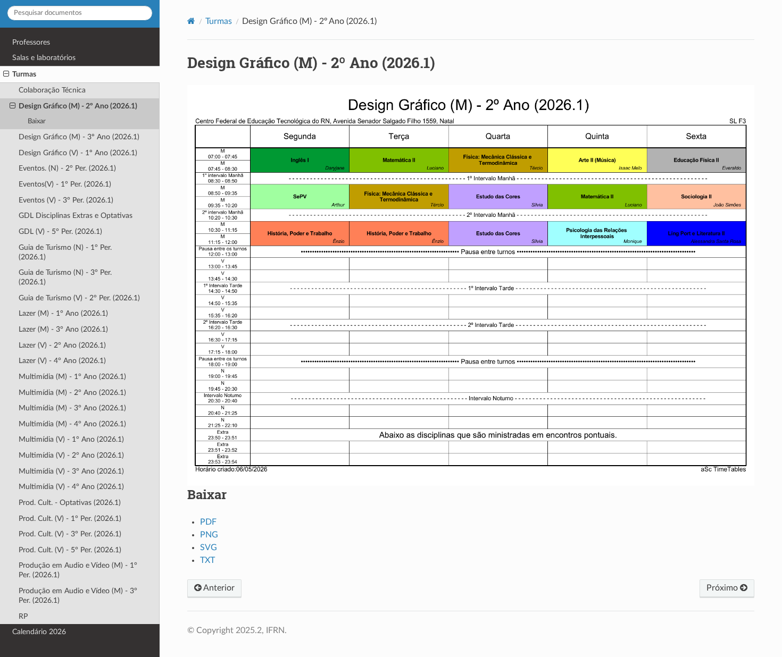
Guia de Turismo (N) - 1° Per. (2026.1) (65, 252)
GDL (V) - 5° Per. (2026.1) (60, 231)
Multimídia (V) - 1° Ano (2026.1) (71, 439)
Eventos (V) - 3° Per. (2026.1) (66, 200)
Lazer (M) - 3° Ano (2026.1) (63, 329)
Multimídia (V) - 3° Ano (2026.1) (71, 471)
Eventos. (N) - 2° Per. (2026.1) (67, 168)
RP (23, 616)
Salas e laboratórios (44, 58)
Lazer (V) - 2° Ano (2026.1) (62, 345)
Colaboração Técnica (52, 90)
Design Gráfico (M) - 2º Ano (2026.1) (78, 106)
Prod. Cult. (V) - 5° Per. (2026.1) (70, 550)
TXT (207, 560)
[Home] (191, 21)
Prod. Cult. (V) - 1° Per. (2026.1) (70, 519)
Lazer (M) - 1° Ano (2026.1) (63, 313)
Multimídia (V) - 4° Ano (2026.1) (71, 487)
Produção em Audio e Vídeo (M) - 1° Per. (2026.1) (78, 570)
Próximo (723, 588)
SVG (208, 547)
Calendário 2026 (39, 632)
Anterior (218, 588)
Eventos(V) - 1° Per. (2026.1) (65, 184)
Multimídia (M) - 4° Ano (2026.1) (72, 424)
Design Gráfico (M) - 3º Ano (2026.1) (79, 137)
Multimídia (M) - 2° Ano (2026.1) (72, 393)
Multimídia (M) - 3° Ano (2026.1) (72, 408)
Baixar (37, 121)
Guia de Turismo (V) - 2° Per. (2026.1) (79, 298)
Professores (31, 42)
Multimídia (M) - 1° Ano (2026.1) (72, 377)
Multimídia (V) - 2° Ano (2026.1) (71, 455)
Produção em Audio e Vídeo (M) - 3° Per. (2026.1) (78, 595)
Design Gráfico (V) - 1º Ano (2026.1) (78, 153)
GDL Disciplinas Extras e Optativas (75, 216)
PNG (209, 534)
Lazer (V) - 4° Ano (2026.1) (62, 361)
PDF (208, 522)
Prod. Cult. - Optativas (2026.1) (70, 503)
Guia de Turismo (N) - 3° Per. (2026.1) (65, 277)
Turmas (24, 74)
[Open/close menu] (6, 74)
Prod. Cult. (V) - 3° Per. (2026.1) (70, 534)
